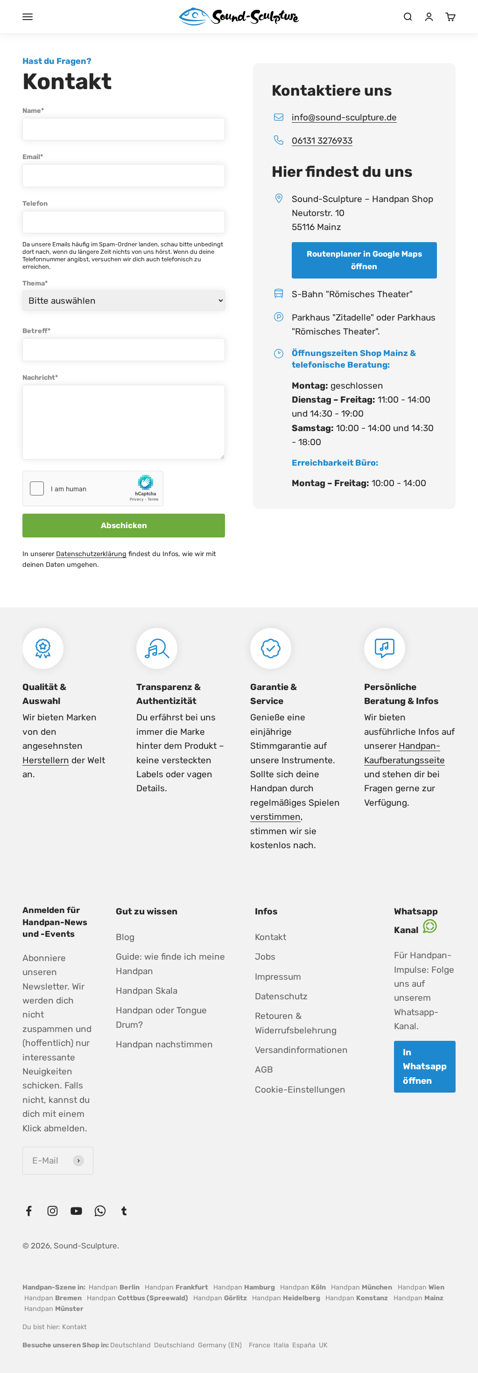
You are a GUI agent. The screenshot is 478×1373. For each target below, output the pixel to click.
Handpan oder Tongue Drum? (161, 1017)
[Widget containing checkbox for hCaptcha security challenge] (92, 488)
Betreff (36, 331)
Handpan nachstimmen (164, 1044)
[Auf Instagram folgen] (52, 1211)
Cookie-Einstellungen (300, 1089)
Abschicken (124, 525)
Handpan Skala (146, 990)
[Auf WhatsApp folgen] (100, 1211)
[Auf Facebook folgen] (28, 1211)
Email (32, 157)
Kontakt (270, 937)
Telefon (35, 204)
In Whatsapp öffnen (425, 1066)
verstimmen (275, 816)
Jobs (265, 956)
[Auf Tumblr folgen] (124, 1211)
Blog (125, 937)
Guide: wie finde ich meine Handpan (170, 963)
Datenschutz (281, 996)
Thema (35, 283)
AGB (264, 1069)
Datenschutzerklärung (91, 554)
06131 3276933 (322, 140)
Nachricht (40, 378)
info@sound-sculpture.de (344, 117)
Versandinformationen (301, 1050)
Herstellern (45, 760)
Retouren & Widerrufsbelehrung (296, 1023)
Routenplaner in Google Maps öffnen (364, 260)
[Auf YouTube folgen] (76, 1211)
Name (33, 111)
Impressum (278, 976)
